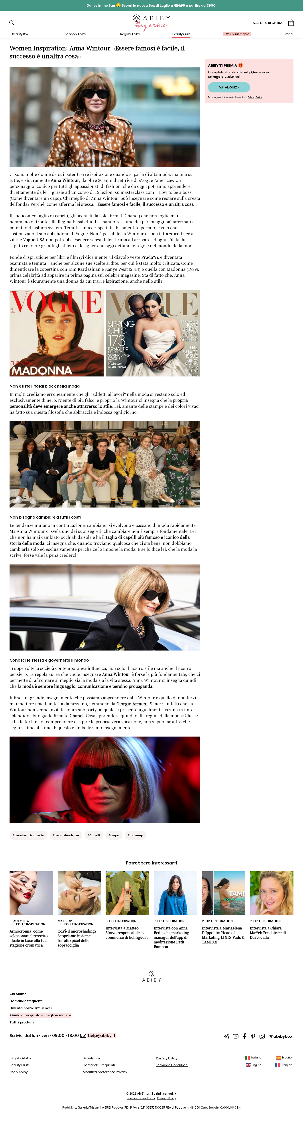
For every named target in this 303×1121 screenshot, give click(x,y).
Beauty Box (91, 1058)
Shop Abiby (19, 1072)
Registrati (276, 23)
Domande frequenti (26, 1001)
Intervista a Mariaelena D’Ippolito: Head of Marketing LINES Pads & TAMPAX (223, 935)
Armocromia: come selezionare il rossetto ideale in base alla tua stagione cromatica (29, 938)
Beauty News (20, 921)
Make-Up (65, 921)
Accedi (258, 23)
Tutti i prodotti (22, 1022)
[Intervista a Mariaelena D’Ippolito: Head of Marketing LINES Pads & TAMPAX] (224, 893)
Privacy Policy (255, 97)
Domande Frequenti (99, 1065)
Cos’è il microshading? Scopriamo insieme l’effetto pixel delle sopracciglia (77, 938)
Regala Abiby (130, 34)
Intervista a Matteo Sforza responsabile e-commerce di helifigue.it (127, 932)
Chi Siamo (18, 994)
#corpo (114, 835)
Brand (288, 34)
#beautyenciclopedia (28, 835)
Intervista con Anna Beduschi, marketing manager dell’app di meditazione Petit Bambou (171, 937)
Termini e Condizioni (172, 1065)
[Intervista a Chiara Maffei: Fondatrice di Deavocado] (271, 893)
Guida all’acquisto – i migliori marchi (40, 1015)
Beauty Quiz (181, 34)
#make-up (135, 835)
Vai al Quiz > (229, 87)
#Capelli (94, 835)
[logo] (152, 23)
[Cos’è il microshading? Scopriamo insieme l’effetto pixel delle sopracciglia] (79, 893)
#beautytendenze (66, 835)
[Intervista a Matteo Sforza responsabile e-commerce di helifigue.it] (127, 893)
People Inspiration (29, 924)
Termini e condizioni (141, 1098)
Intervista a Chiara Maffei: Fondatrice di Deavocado (268, 932)
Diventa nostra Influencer (31, 1008)
